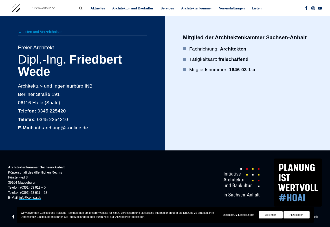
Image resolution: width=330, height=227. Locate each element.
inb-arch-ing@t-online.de (61, 127)
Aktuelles (97, 8)
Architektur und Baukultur (132, 8)
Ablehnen (271, 214)
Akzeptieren (297, 214)
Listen (257, 8)
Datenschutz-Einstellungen (238, 214)
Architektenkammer (196, 8)
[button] (306, 8)
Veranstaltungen (232, 8)
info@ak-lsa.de (30, 197)
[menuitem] (97, 8)
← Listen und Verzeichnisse (40, 32)
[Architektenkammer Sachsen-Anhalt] (16, 8)
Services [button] (167, 8)
